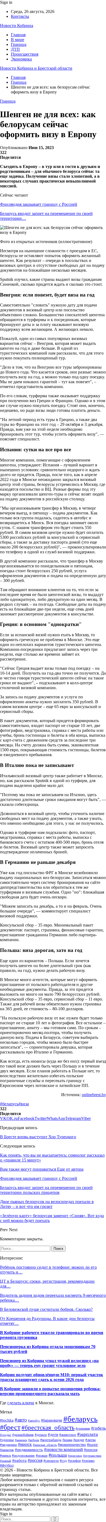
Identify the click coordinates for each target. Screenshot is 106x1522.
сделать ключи (20, 1402)
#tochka (7, 1420)
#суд (63, 1461)
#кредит (78, 1440)
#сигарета (51, 1461)
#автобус (34, 1420)
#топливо (88, 1461)
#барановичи (51, 1420)
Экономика (21, 59)
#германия (83, 1428)
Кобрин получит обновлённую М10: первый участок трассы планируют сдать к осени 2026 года (51, 1377)
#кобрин (33, 1440)
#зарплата (87, 1434)
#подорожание (23, 1455)
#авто (21, 1420)
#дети (53, 1434)
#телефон (74, 1461)
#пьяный (5, 1460)
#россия (35, 1460)
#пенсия (90, 1450)
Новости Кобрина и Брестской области (36, 68)
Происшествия (24, 54)
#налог (92, 1445)
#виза (23, 1104)
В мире (17, 39)
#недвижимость (29, 1449)
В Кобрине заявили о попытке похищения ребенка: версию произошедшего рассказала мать (50, 1391)
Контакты (20, 16)
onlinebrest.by (94, 1094)
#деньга (41, 1435)
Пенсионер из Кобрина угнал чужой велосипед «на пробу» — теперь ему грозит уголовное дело (49, 1363)
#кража (67, 1440)
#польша (58, 1455)
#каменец (21, 1440)
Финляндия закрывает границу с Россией (38, 204)
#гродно (5, 1434)
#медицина (8, 1445)
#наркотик (7, 1450)
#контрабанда (50, 1440)
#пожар (42, 1455)
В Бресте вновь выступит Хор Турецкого (38, 1136)
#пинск (5, 1455)
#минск (25, 1444)
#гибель (98, 1428)
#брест (10, 1427)
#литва (90, 1440)
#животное (67, 1435)
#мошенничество (72, 1444)
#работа (19, 1460)
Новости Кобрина (16, 25)
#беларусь (9, 1104)
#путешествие (92, 1455)
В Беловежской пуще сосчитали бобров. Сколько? (46, 1309)
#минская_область (45, 1444)
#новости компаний (63, 1449)
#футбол (7, 1465)
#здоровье (7, 1440)
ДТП (15, 49)
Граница (18, 44)
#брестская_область (47, 1427)
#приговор (75, 1455)
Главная (18, 34)
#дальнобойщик (23, 1435)
